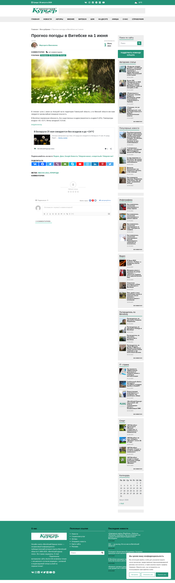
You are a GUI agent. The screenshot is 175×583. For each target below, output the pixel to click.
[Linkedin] (95, 164)
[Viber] (57, 164)
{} (69, 214)
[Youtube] (80, 164)
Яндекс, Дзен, (58, 156)
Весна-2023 (44, 173)
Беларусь (44, 55)
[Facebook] (42, 164)
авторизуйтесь (106, 200)
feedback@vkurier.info (40, 556)
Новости (47, 19)
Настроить (134, 574)
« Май (121, 503)
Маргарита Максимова (48, 45)
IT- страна (124, 365)
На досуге (103, 19)
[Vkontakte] (35, 164)
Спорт (122, 421)
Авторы (59, 19)
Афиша (115, 19)
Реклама (75, 546)
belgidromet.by (36, 124)
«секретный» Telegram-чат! (102, 156)
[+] (72, 214)
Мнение (70, 19)
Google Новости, (71, 156)
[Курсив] (47, 214)
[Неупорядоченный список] (58, 214)
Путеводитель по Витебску (127, 313)
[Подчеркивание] (50, 214)
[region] (148, 566)
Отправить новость (79, 541)
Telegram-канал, (84, 156)
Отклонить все (148, 574)
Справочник (138, 19)
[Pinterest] (102, 164)
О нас (125, 19)
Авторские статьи (127, 62)
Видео (122, 256)
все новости (137, 121)
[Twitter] (110, 164)
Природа (55, 173)
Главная (35, 19)
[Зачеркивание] (53, 214)
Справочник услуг (78, 536)
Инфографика (125, 200)
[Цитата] (61, 214)
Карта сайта (76, 544)
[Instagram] (87, 164)
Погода (62, 55)
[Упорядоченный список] (55, 214)
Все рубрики (45, 29)
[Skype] (72, 164)
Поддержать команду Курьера (131, 54)
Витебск (82, 19)
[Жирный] (44, 214)
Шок (92, 19)
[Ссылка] (67, 214)
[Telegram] (50, 164)
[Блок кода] (64, 214)
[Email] (65, 164)
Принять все (162, 574)
